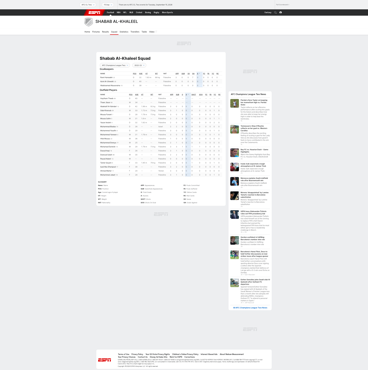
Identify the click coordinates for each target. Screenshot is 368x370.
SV (189, 74)
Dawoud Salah (106, 155)
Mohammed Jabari (107, 175)
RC (217, 74)
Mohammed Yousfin (108, 130)
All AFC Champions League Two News (250, 308)
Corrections (189, 357)
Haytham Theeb (106, 98)
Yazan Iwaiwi (105, 122)
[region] (161, 79)
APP (177, 74)
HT (146, 74)
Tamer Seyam (105, 163)
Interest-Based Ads (209, 354)
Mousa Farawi (106, 114)
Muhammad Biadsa (108, 126)
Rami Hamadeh (106, 77)
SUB (183, 74)
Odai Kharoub (105, 110)
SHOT (193, 95)
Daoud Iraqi (105, 151)
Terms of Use (123, 354)
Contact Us (143, 357)
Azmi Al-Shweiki (107, 81)
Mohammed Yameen (108, 134)
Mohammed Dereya (108, 143)
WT (156, 74)
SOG (201, 95)
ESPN (94, 12)
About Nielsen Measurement (232, 354)
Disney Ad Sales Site (158, 357)
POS (134, 74)
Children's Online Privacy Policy (185, 354)
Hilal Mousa (105, 139)
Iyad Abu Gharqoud (108, 167)
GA (193, 74)
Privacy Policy (137, 354)
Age (140, 74)
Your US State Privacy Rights (157, 354)
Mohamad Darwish (107, 147)
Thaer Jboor (105, 102)
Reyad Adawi (105, 159)
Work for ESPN (176, 357)
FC (204, 74)
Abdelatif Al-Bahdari (108, 106)
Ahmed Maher (106, 171)
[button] (275, 12)
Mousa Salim (105, 118)
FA (208, 74)
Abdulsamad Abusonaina (110, 85)
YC (213, 74)
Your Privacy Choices (127, 357)
